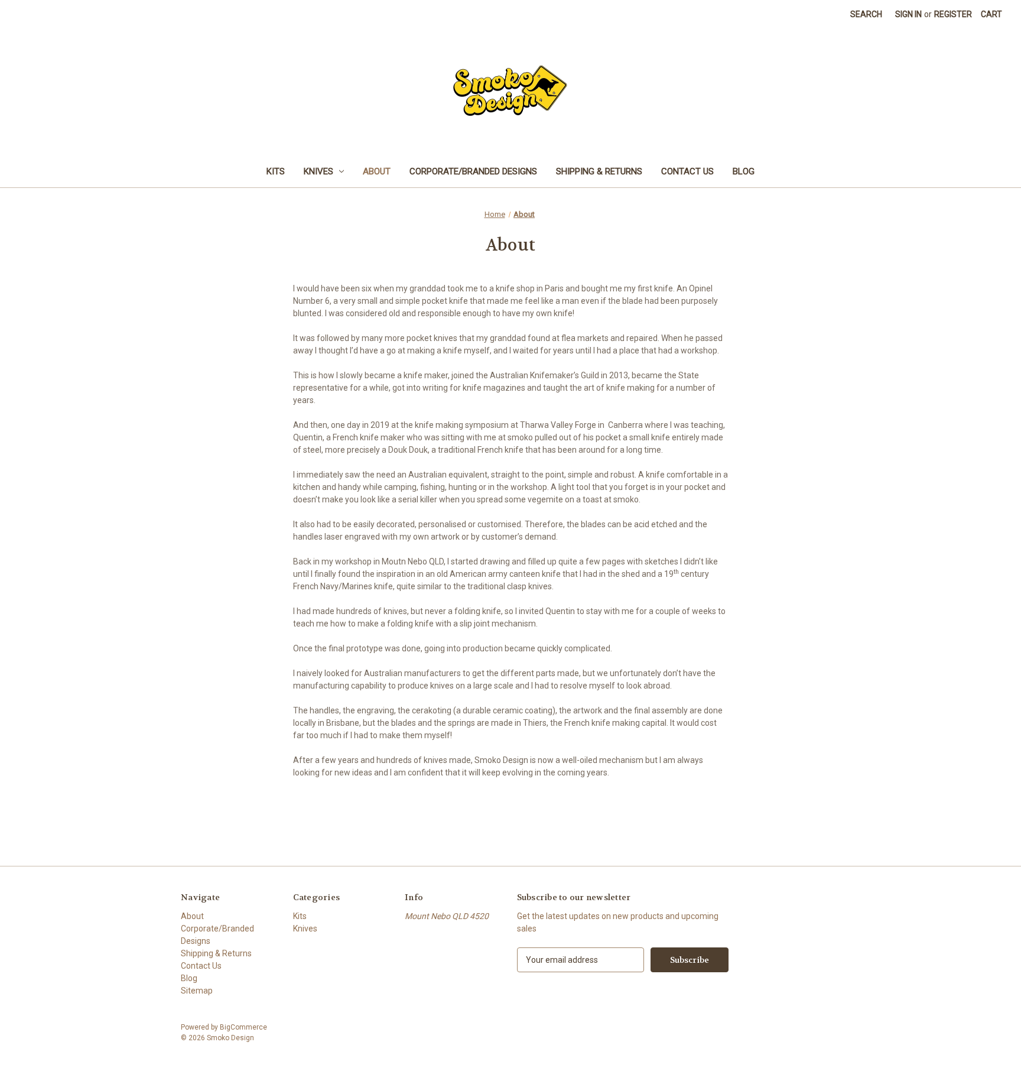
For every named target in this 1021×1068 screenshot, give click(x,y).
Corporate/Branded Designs (473, 171)
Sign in (908, 14)
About (377, 171)
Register (953, 14)
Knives (318, 171)
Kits (275, 171)
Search (866, 14)
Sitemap (197, 990)
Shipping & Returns (599, 171)
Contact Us (687, 171)
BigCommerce (243, 1027)
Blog (744, 171)
